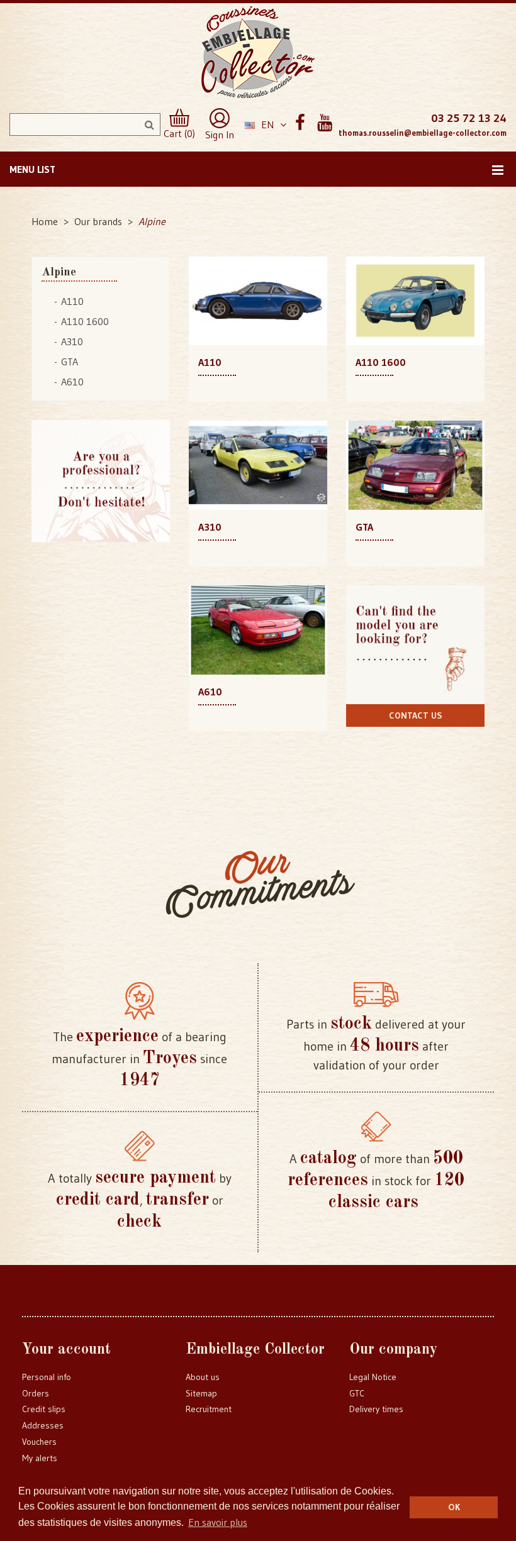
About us (203, 1377)
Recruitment (209, 1409)
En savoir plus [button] (217, 1522)
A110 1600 (85, 321)
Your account (66, 1349)
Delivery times (376, 1409)
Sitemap (201, 1393)
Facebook (300, 123)
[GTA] (415, 464)
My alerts (39, 1458)
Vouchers (39, 1441)
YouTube (324, 123)
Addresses (43, 1425)
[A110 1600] (415, 300)
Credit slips (43, 1409)
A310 (72, 341)
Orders (35, 1393)
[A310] (258, 464)
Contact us (415, 715)
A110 (72, 301)
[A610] (258, 628)
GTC (356, 1393)
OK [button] (454, 1507)
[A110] (258, 300)
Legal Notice (372, 1377)
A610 (72, 381)
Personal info (46, 1377)
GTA (69, 361)
